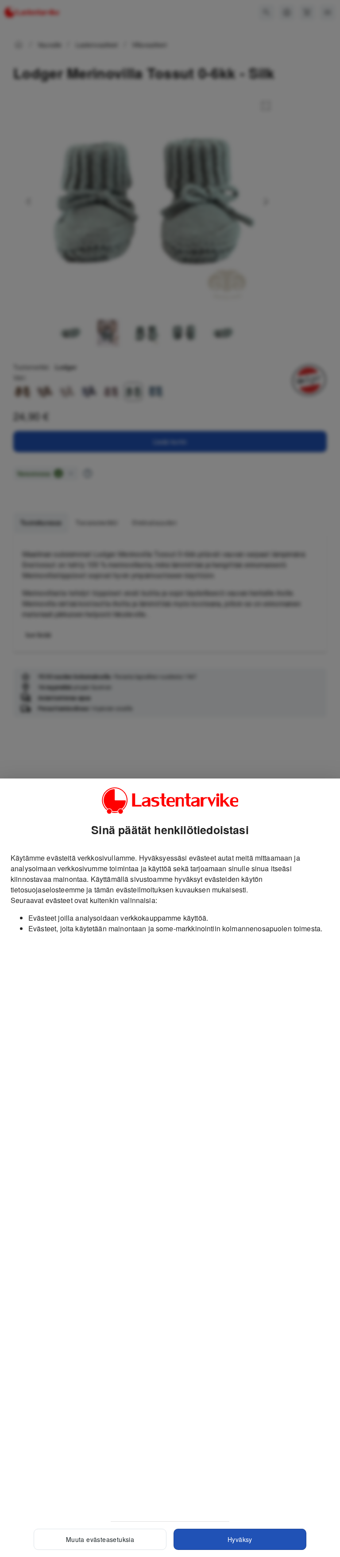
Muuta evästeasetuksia (100, 1539)
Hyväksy (240, 1539)
